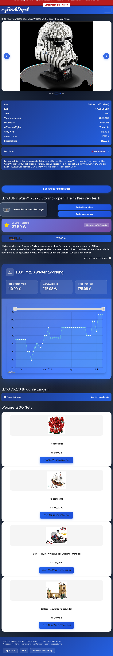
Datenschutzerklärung (42, 650)
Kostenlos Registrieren (56, 188)
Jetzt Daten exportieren (56, 4)
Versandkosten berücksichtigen (28, 209)
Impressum (10, 650)
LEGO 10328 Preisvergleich (56, 460)
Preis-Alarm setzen (84, 214)
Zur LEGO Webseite (100, 397)
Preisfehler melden (84, 207)
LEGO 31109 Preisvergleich (56, 515)
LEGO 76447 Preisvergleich (56, 625)
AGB (24, 650)
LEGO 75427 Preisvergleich (56, 570)
